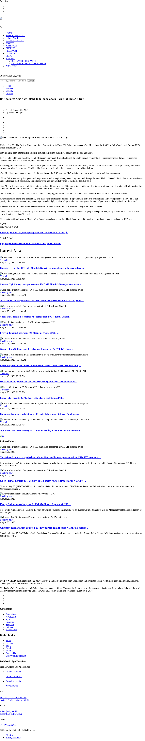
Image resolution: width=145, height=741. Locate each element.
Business (10, 622)
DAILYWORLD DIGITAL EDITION (28, 63)
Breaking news (6, 292)
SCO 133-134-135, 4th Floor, (13, 697)
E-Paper (9, 643)
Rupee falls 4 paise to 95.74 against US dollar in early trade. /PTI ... (32, 398)
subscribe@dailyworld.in (11, 714)
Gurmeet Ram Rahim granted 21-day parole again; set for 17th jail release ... (36, 349)
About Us (10, 650)
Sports (8, 619)
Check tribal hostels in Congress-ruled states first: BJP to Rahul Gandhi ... (35, 317)
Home (8, 86)
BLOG (9, 56)
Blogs (8, 645)
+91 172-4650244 (8, 725)
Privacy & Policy (13, 737)
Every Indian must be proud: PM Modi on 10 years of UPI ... (29, 333)
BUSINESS (11, 48)
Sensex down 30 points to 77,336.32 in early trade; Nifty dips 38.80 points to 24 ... (38, 381)
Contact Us (11, 653)
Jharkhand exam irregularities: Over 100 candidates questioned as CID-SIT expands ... (42, 300)
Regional (10, 624)
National (9, 88)
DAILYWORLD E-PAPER (24, 61)
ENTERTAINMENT (15, 35)
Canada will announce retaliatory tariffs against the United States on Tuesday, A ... (39, 414)
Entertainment (12, 614)
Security (9, 91)
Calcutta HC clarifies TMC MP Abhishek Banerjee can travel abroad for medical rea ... (42, 268)
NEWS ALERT (13, 38)
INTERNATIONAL (15, 40)
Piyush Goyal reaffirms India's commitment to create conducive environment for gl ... (40, 365)
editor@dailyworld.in (9, 711)
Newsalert (4, 260)
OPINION (10, 53)
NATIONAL (11, 45)
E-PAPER (10, 58)
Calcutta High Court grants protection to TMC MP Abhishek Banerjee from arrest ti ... (42, 284)
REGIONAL (12, 51)
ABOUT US (11, 66)
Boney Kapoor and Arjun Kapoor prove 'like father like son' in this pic (34, 232)
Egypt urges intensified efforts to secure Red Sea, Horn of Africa (30, 243)
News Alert (11, 617)
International (11, 629)
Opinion (9, 648)
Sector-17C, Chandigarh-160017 (14, 700)
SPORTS (10, 43)
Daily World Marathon (16, 656)
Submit (31, 81)
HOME (9, 33)
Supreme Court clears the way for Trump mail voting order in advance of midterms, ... (41, 430)
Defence (9, 93)
